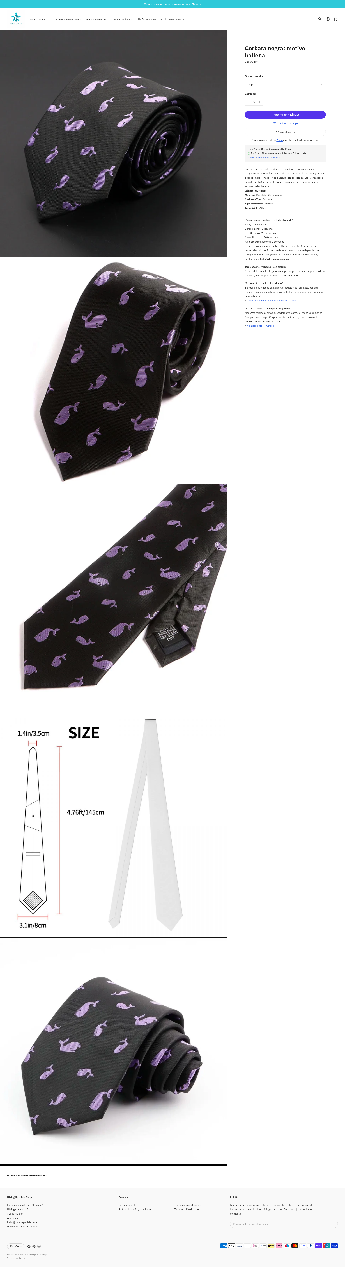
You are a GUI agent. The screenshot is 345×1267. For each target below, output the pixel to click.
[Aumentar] (259, 101)
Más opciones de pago (285, 123)
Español (14, 1246)
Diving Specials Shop (38, 1254)
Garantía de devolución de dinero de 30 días (271, 300)
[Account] (328, 19)
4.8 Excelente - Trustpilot (261, 325)
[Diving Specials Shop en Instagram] (39, 1246)
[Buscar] (320, 19)
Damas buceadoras (95, 18)
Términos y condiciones (187, 1205)
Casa (32, 18)
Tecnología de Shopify (16, 1258)
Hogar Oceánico (147, 18)
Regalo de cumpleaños (172, 18)
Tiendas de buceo (122, 18)
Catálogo (43, 18)
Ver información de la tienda (264, 157)
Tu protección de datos (187, 1209)
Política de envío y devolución (135, 1209)
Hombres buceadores (66, 18)
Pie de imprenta (127, 1205)
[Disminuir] (248, 101)
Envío (279, 140)
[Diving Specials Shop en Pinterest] (34, 1246)
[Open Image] (113, 143)
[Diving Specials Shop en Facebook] (29, 1246)
